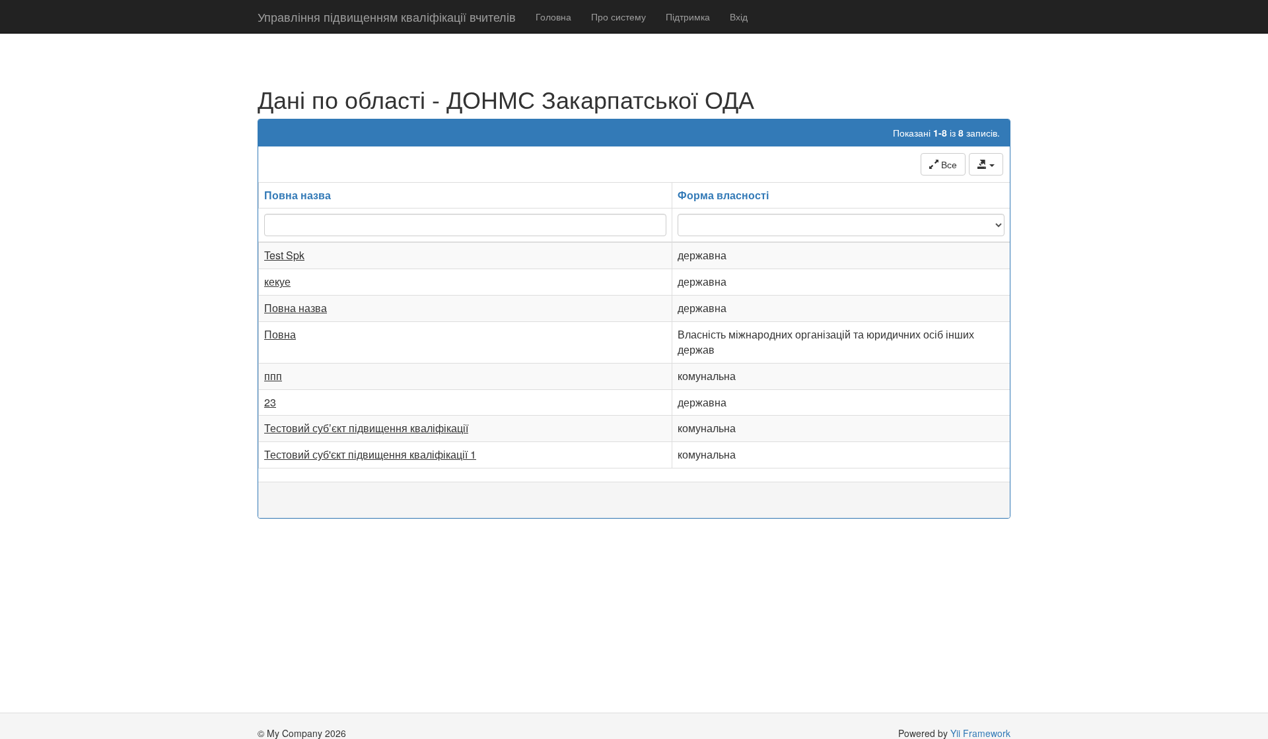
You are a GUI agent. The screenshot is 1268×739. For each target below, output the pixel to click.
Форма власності (723, 195)
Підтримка (688, 16)
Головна (553, 16)
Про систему (618, 16)
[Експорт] (986, 164)
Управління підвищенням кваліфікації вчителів (387, 16)
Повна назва (297, 195)
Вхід (739, 16)
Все (947, 164)
